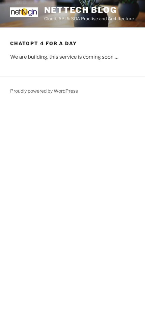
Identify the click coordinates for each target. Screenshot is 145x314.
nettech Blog (80, 10)
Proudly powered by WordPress (44, 91)
